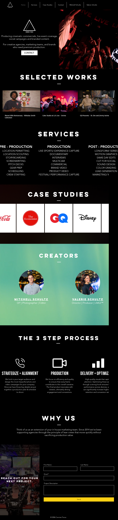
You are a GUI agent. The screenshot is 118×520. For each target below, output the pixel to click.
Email (46, 474)
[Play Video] (21, 101)
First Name (48, 465)
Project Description (51, 483)
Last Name (84, 465)
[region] (30, 218)
